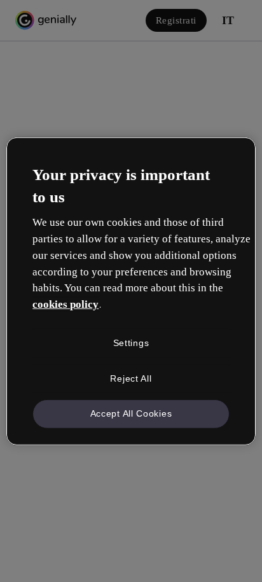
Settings (131, 343)
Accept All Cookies (131, 413)
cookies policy (65, 304)
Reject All (130, 378)
